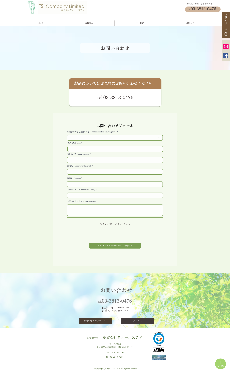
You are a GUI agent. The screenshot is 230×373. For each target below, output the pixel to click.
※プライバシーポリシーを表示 (115, 224)
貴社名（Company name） (78, 154)
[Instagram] (226, 46)
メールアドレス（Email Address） (81, 190)
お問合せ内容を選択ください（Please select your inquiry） (92, 132)
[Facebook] (225, 55)
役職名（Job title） (75, 178)
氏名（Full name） (75, 143)
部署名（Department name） (79, 166)
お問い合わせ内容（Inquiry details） (82, 201)
